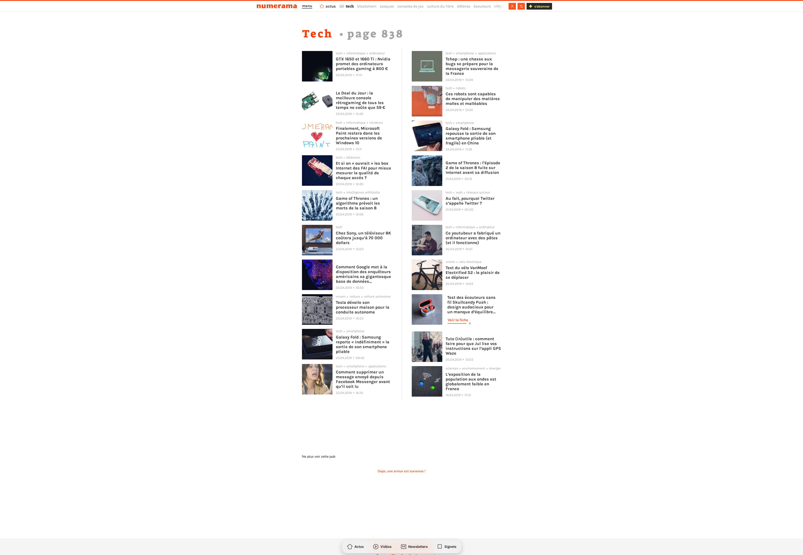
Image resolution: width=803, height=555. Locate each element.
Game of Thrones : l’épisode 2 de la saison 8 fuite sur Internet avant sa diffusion (473, 167)
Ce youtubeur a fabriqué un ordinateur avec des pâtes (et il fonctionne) (473, 238)
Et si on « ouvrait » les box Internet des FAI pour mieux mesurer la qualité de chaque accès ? (363, 170)
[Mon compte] (512, 6)
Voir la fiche (458, 320)
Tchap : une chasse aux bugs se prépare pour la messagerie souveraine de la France (472, 66)
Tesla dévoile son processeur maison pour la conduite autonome (362, 307)
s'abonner (542, 6)
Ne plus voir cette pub (318, 456)
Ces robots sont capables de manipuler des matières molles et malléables (473, 99)
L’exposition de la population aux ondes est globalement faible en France (471, 381)
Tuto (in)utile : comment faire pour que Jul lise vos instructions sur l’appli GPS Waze (473, 346)
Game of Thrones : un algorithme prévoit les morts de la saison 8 (358, 203)
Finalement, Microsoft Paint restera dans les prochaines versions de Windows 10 (359, 135)
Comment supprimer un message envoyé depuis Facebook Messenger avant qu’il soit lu (363, 379)
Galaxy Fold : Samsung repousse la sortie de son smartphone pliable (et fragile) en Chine (471, 135)
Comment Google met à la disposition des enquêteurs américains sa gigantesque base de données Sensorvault (363, 274)
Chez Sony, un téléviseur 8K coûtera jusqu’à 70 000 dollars (363, 238)
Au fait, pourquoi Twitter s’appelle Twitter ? (470, 201)
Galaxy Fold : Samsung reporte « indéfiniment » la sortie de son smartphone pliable (362, 344)
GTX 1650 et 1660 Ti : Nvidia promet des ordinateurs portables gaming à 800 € (363, 64)
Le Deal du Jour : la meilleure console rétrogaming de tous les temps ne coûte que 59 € (360, 100)
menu (307, 6)
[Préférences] (521, 6)
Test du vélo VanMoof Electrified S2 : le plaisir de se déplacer (473, 272)
